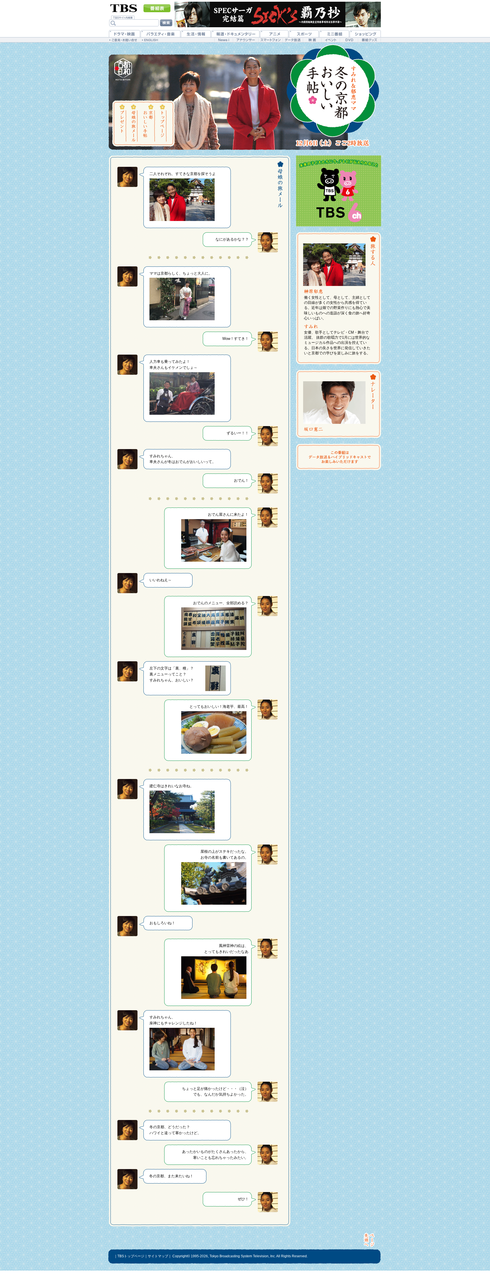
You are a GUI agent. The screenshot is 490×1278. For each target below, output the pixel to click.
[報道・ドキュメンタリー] (235, 33)
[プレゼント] (122, 123)
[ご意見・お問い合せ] (124, 39)
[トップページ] (162, 123)
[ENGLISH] (150, 39)
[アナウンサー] (245, 39)
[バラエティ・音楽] (160, 33)
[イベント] (330, 39)
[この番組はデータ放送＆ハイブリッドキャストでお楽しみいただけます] (340, 456)
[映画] (312, 39)
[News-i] (223, 39)
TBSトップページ (130, 1256)
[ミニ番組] (334, 33)
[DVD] (349, 39)
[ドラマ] (124, 33)
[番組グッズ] (369, 39)
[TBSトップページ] (123, 8)
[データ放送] (292, 39)
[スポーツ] (304, 33)
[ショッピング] (365, 33)
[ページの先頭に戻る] (369, 1240)
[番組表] (156, 8)
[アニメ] (274, 33)
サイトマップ (158, 1256)
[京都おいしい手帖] (148, 123)
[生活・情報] (196, 33)
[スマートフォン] (270, 39)
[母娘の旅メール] (134, 123)
